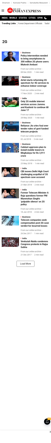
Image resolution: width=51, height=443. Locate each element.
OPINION (41, 18)
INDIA (5, 18)
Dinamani (6, 3)
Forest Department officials (30, 23)
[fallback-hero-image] (11, 63)
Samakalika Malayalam (39, 3)
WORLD (13, 18)
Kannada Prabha (19, 3)
